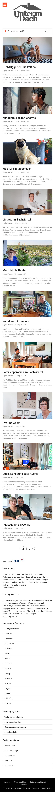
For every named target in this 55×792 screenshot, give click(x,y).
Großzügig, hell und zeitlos (19, 67)
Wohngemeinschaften (13, 717)
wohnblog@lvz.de (10, 616)
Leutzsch (8, 663)
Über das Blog (20, 782)
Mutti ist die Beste (14, 270)
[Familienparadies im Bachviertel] (27, 355)
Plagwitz (7, 688)
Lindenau (8, 668)
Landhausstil (9, 755)
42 (33, 548)
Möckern (8, 678)
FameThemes (47, 788)
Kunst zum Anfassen (16, 321)
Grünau (7, 658)
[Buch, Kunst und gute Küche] (27, 456)
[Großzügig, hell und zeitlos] (27, 50)
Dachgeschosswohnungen (15, 727)
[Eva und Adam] (27, 405)
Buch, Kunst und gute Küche (20, 473)
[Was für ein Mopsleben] (27, 151)
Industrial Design (11, 751)
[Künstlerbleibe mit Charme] (27, 100)
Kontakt (7, 782)
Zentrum (8, 634)
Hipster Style (9, 746)
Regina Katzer (8, 70)
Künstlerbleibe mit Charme (19, 117)
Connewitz (8, 639)
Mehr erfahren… (9, 587)
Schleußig (8, 698)
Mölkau (7, 683)
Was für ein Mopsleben (17, 168)
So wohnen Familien (12, 722)
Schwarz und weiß (16, 31)
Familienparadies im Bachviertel (23, 372)
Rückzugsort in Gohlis (16, 524)
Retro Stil (8, 760)
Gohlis (7, 654)
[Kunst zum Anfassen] (27, 304)
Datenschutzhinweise (38, 782)
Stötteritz (8, 703)
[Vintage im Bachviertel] (27, 202)
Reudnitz (8, 693)
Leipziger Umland (11, 629)
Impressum (25, 784)
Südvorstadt (9, 644)
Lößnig (7, 673)
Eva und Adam (11, 423)
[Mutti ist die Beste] (27, 253)
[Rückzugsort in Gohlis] (27, 507)
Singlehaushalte (10, 732)
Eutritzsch (8, 649)
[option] (29, 31)
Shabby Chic (9, 765)
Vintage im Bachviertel (17, 219)
